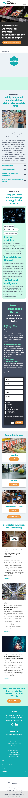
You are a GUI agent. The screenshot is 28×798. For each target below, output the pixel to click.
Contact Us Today (14, 701)
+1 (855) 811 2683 (15, 718)
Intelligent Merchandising (14, 743)
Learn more (7, 578)
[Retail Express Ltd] (9, 3)
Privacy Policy (14, 417)
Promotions (14, 746)
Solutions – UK (11, 50)
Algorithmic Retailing (14, 756)
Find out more (16, 796)
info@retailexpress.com (14, 735)
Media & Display (14, 752)
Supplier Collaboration (14, 750)
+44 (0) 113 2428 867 (15, 715)
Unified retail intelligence (10, 233)
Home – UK (4, 50)
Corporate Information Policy (14, 787)
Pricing (14, 748)
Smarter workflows (9, 226)
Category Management (14, 754)
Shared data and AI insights (11, 229)
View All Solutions (14, 516)
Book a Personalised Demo (11, 42)
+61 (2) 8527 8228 (15, 720)
